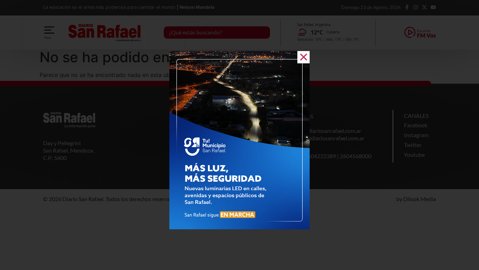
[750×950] (239, 227)
